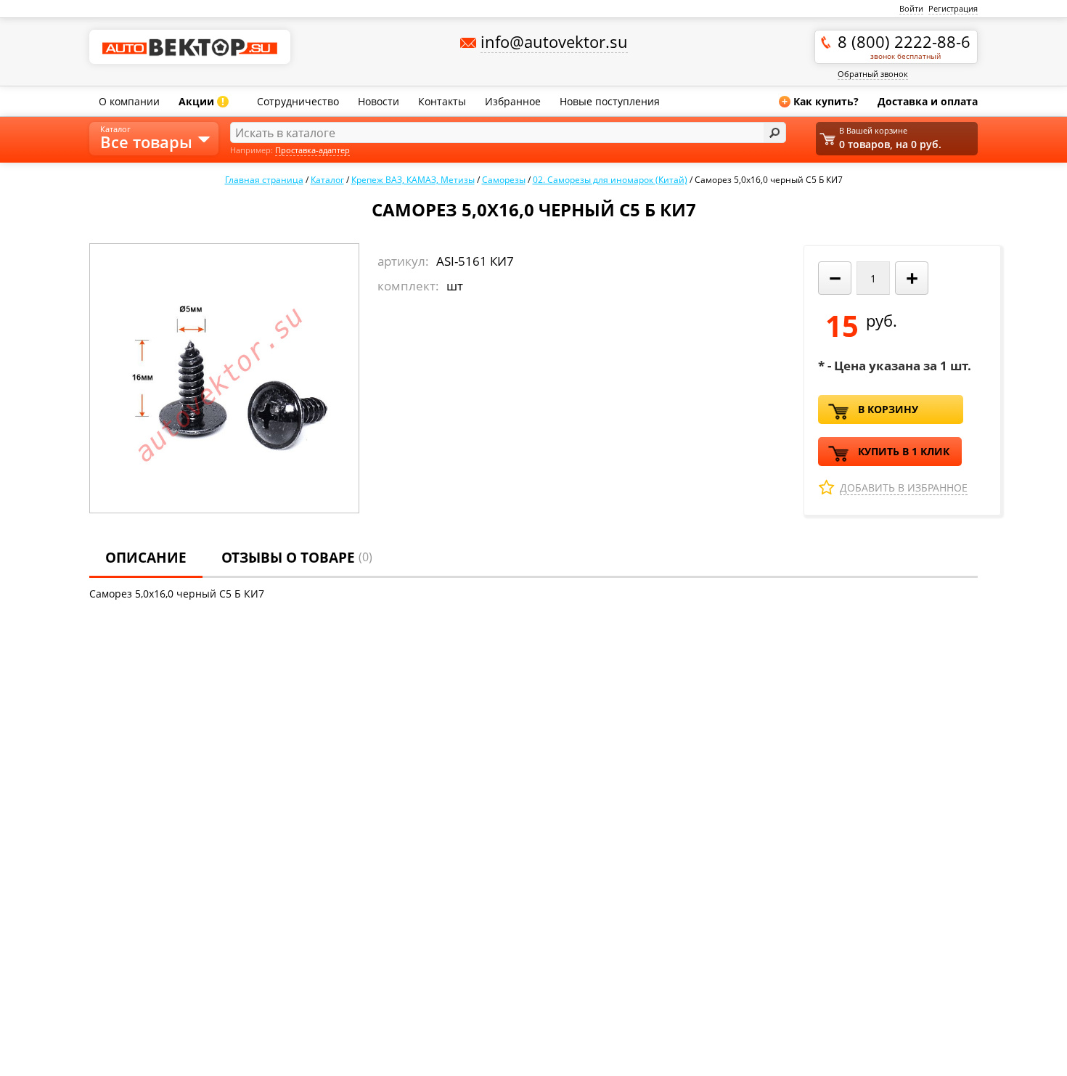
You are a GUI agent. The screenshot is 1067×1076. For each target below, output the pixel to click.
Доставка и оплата (928, 101)
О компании (129, 101)
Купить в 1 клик (903, 451)
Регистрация (953, 8)
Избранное (513, 101)
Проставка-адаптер (312, 149)
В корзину (888, 409)
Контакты (442, 101)
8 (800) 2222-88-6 (904, 45)
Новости (378, 101)
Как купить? (820, 101)
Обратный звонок (873, 73)
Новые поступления (610, 101)
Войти (911, 8)
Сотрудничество (298, 101)
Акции (201, 101)
